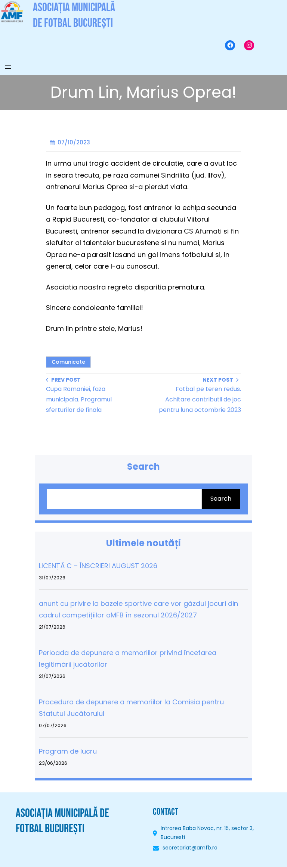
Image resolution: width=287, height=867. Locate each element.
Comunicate (68, 362)
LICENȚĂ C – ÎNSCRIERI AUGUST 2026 (98, 565)
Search (220, 498)
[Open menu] (8, 67)
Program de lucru (68, 751)
